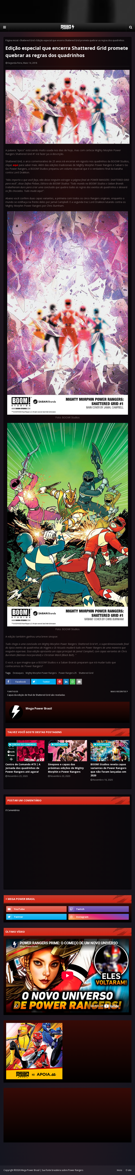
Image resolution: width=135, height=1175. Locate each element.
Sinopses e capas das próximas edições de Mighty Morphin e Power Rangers (66, 768)
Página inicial (11, 40)
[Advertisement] (67, 11)
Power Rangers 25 (68, 672)
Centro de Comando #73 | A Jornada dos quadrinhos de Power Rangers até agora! (22, 768)
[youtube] (36, 909)
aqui (15, 165)
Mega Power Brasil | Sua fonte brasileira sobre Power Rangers (52, 1170)
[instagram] (98, 917)
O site (128, 1170)
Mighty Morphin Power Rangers (41, 672)
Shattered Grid (27, 40)
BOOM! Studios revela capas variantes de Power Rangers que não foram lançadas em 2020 (108, 770)
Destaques (18, 672)
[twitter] (36, 917)
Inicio (119, 1170)
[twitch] (98, 909)
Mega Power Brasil (39, 708)
